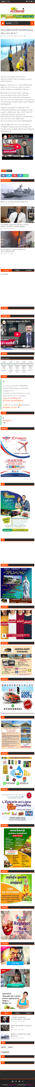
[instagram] (33, 1)
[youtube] (31, 1)
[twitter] (29, 1)
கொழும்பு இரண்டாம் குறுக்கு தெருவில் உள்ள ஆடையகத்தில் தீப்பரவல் (13, 250)
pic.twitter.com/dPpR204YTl (13, 401)
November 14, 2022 (10, 407)
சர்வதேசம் (10, 1047)
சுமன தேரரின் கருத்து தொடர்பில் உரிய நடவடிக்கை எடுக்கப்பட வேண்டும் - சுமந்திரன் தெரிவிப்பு (15, 225)
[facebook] (27, 1)
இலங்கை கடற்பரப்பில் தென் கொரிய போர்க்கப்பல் (14, 201)
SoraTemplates (12, 1084)
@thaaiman (7, 420)
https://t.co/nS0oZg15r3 (12, 398)
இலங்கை (9, 170)
